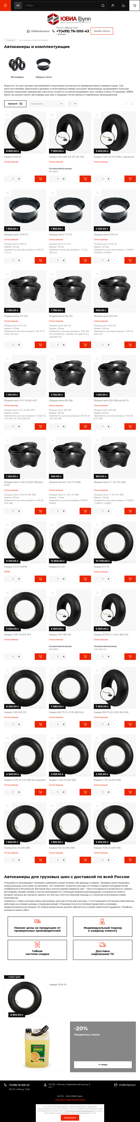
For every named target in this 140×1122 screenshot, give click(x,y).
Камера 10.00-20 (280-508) (107, 848)
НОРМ (7, 572)
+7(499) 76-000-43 (72, 31)
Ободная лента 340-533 (61, 316)
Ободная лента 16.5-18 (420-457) (20, 400)
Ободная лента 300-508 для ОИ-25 (111, 400)
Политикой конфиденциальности (79, 1111)
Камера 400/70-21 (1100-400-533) (66, 712)
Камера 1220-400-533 (60, 634)
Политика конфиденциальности (70, 1099)
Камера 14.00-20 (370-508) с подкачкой (114, 157)
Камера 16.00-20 (57, 984)
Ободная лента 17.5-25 (60, 234)
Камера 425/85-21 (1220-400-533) (111, 634)
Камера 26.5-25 (57, 566)
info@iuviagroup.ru (40, 31)
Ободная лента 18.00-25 (16, 234)
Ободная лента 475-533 (16, 316)
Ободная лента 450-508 (61, 400)
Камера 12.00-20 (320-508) (62, 780)
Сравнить (7, 114)
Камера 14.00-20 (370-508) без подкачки (24, 780)
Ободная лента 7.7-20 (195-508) (110, 482)
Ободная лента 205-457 (105, 316)
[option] (17, 67)
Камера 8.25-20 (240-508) (17, 848)
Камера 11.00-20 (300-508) (107, 780)
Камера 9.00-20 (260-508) (62, 848)
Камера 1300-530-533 (15, 712)
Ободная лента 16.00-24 (106, 234)
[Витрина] (132, 103)
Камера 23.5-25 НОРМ (15, 566)
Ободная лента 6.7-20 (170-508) (65, 482)
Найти (103, 5)
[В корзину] (40, 179)
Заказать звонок (102, 31)
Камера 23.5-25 (102, 566)
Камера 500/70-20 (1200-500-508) (111, 712)
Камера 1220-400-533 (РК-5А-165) (66, 157)
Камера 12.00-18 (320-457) (17, 634)
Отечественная (11, 162)
